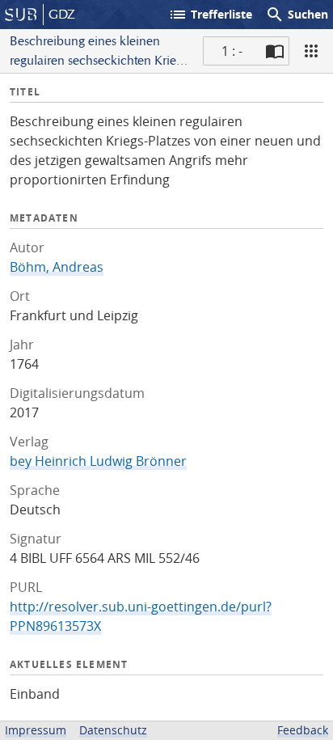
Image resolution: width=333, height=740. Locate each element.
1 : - (231, 51)
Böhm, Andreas (56, 267)
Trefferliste (210, 14)
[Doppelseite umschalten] (274, 51)
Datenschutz (113, 730)
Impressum (35, 730)
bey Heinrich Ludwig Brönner (98, 461)
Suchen (296, 14)
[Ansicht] (311, 51)
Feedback (302, 730)
